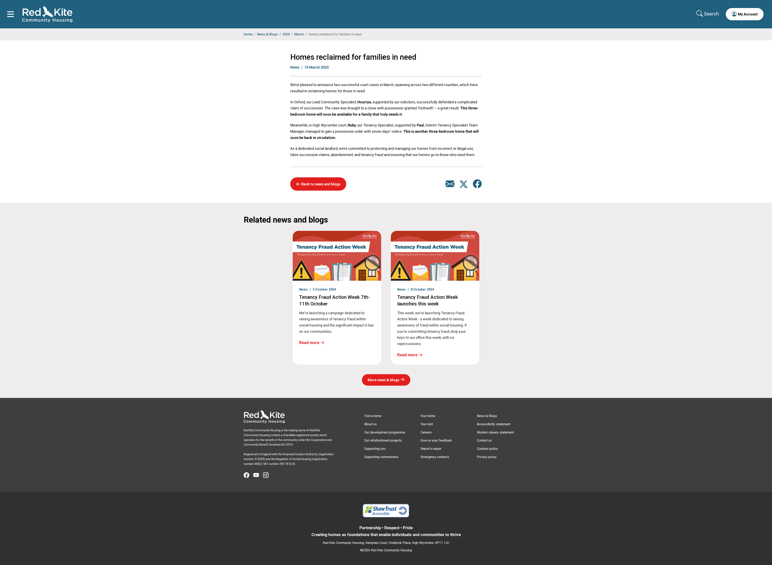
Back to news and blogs (320, 184)
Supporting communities (381, 457)
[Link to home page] (47, 14)
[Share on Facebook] (477, 186)
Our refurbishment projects (383, 440)
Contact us (484, 440)
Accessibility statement (493, 424)
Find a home (372, 416)
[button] (745, 14)
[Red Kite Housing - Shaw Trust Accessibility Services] (386, 511)
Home (248, 34)
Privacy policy (487, 457)
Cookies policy (487, 449)
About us (370, 424)
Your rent (427, 424)
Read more (309, 342)
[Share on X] (464, 186)
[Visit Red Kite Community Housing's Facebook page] (248, 475)
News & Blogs (267, 34)
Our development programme (384, 432)
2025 (286, 34)
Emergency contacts (435, 457)
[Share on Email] (450, 186)
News (294, 67)
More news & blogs (383, 380)
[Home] (264, 416)
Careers (426, 432)
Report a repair (431, 449)
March (299, 34)
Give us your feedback (436, 440)
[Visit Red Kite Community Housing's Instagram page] (268, 475)
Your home (428, 416)
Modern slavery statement (495, 432)
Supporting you (374, 449)
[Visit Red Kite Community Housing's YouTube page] (258, 475)
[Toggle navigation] (10, 14)
